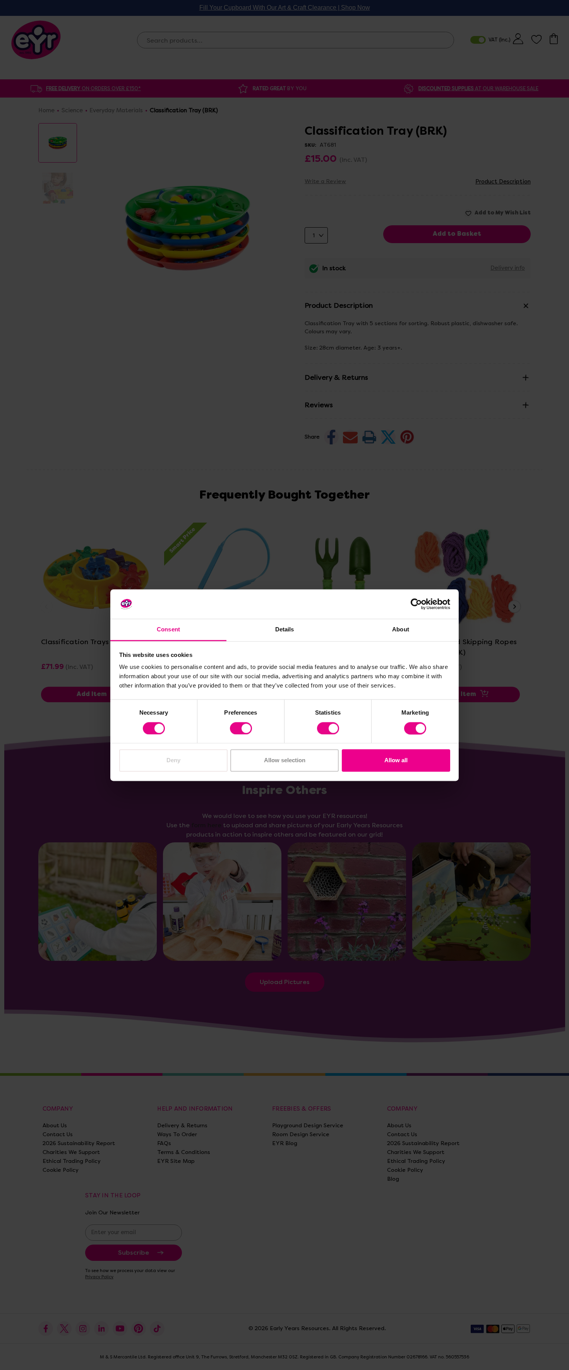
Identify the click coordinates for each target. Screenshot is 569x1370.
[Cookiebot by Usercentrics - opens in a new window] (416, 604)
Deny (173, 760)
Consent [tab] (168, 629)
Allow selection (284, 760)
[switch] (241, 728)
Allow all (396, 760)
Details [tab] (284, 629)
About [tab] (400, 629)
